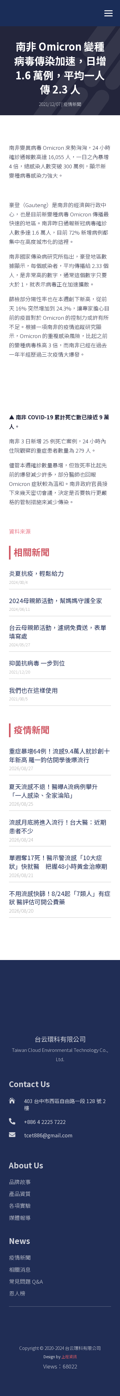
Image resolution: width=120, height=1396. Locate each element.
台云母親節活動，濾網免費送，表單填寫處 (57, 631)
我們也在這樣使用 (33, 690)
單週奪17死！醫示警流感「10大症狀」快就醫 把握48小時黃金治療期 (58, 861)
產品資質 (20, 1194)
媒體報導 (20, 1218)
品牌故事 (20, 1182)
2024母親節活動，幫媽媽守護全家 (55, 600)
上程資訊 (69, 1356)
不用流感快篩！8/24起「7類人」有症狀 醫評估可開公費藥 (59, 897)
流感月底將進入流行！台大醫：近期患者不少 (57, 826)
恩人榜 (17, 1293)
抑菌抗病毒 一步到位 (37, 662)
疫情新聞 (72, 104)
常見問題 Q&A (26, 1281)
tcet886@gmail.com (48, 1135)
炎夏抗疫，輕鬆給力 (36, 573)
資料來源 (20, 531)
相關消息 (20, 1269)
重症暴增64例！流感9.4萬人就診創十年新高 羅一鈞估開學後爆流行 (59, 755)
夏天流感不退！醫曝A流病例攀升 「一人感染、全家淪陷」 (53, 790)
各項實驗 (20, 1205)
